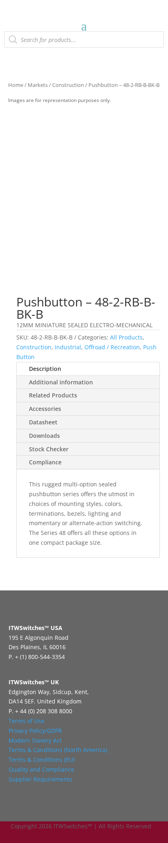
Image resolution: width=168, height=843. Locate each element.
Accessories (45, 409)
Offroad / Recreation (112, 347)
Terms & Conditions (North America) (58, 750)
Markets (38, 85)
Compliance (45, 462)
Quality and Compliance (41, 769)
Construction (68, 85)
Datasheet (43, 422)
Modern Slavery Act (35, 740)
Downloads (44, 435)
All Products (126, 337)
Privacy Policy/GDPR (35, 730)
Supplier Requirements (40, 779)
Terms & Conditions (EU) (42, 759)
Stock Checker (49, 449)
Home (15, 85)
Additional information (61, 382)
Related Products (53, 395)
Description (45, 369)
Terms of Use (26, 721)
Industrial (68, 347)
